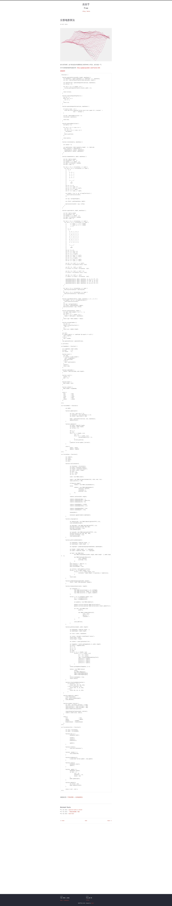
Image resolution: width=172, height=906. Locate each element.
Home (86, 820)
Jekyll (92, 903)
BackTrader (71, 813)
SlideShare (66, 900)
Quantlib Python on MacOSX (75, 809)
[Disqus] (86, 840)
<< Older (62, 820)
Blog (84, 11)
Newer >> (110, 820)
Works (88, 11)
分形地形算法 (79, 797)
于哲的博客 (70, 797)
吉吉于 (86, 4)
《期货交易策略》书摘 (74, 811)
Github (87, 900)
